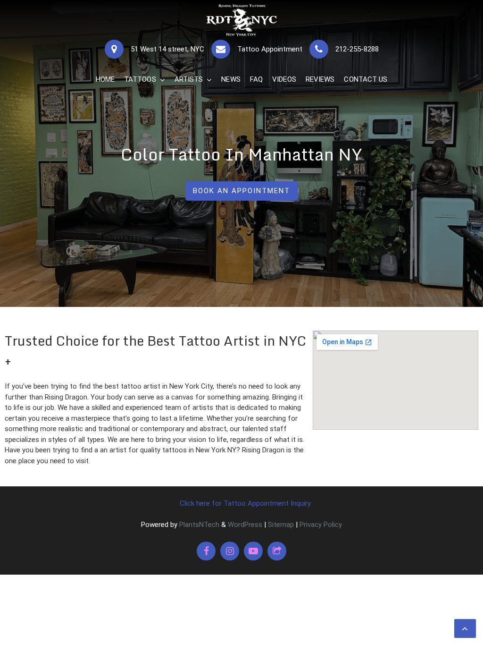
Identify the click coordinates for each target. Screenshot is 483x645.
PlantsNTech (198, 524)
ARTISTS (189, 79)
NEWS (230, 79)
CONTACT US (365, 79)
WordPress (245, 524)
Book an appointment (241, 191)
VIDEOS (284, 79)
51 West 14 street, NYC (167, 49)
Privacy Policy (321, 524)
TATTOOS (140, 79)
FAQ (256, 79)
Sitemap (281, 524)
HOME (105, 79)
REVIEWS (320, 79)
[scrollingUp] (465, 628)
